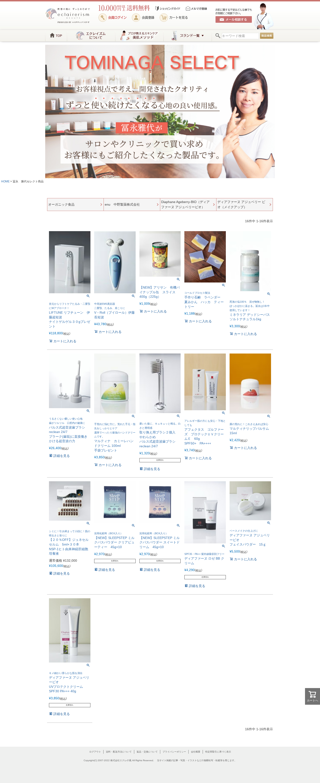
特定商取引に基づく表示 (218, 751)
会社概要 (195, 751)
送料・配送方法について (119, 751)
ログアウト (95, 751)
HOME (5, 181)
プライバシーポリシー (174, 751)
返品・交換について (147, 751)
